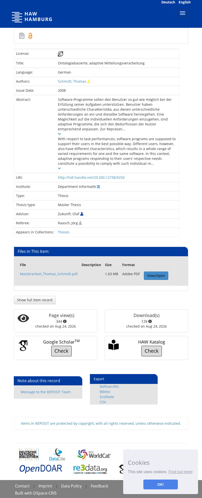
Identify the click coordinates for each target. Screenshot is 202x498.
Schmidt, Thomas (72, 81)
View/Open (156, 275)
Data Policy (71, 486)
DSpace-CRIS (45, 493)
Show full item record (34, 300)
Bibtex (105, 391)
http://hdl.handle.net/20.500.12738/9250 (91, 177)
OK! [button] (160, 484)
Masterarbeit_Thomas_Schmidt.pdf (49, 274)
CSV (103, 402)
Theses (63, 232)
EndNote (107, 396)
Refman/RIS (109, 386)
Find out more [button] (180, 472)
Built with (24, 493)
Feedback (99, 486)
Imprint (45, 486)
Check (61, 350)
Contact (22, 486)
